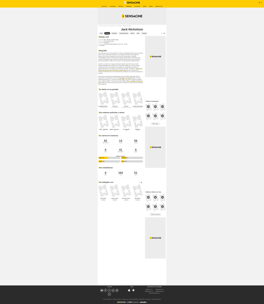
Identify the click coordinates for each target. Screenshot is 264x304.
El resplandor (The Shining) (125, 78)
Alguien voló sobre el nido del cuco (115, 129)
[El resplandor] (126, 121)
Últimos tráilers (155, 123)
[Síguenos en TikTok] (117, 290)
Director (109, 39)
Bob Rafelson (137, 198)
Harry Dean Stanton (126, 198)
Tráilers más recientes (155, 214)
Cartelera (113, 6)
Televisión (137, 6)
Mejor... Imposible (103, 129)
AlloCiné (147, 289)
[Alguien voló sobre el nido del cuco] (115, 121)
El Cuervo (115, 106)
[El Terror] (126, 98)
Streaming (129, 6)
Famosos (104, 25)
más (117, 39)
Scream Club (158, 6)
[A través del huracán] (137, 98)
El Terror (126, 106)
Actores (108, 25)
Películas (104, 6)
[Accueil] (132, 2)
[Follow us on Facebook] (106, 290)
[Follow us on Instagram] (113, 290)
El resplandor (126, 129)
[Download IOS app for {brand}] (130, 290)
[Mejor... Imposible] (103, 121)
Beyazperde (147, 291)
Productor (113, 39)
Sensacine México (153, 293)
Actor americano (113, 25)
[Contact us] (109, 294)
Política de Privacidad (134, 299)
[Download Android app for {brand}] (134, 290)
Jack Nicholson (119, 25)
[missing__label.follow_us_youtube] (102, 290)
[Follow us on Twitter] (109, 290)
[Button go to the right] (164, 33)
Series (151, 6)
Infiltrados (137, 129)
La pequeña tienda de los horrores (103, 106)
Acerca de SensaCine (107, 299)
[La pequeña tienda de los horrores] (103, 98)
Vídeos (144, 6)
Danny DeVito (103, 198)
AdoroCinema (159, 291)
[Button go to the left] (162, 33)
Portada (100, 25)
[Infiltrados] (137, 121)
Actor (105, 39)
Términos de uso (125, 299)
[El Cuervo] (115, 98)
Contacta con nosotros (117, 299)
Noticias (120, 6)
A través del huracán (138, 106)
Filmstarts (158, 289)
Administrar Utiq (142, 299)
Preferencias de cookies (156, 299)
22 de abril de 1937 (108, 44)
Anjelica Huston (114, 198)
